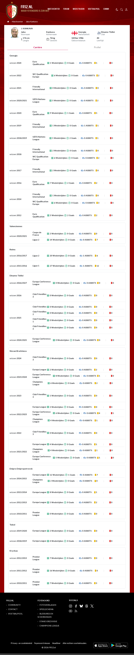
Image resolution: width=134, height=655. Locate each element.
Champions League (49, 625)
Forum (66, 9)
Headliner (56, 643)
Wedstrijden (78, 9)
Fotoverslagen (48, 605)
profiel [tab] (97, 47)
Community (108, 9)
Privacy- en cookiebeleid (21, 643)
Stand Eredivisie (48, 621)
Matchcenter (54, 9)
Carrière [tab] (37, 47)
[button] (121, 9)
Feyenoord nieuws (42, 643)
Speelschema (46, 609)
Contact (13, 609)
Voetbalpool (94, 9)
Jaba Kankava (32, 21)
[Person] (126, 9)
